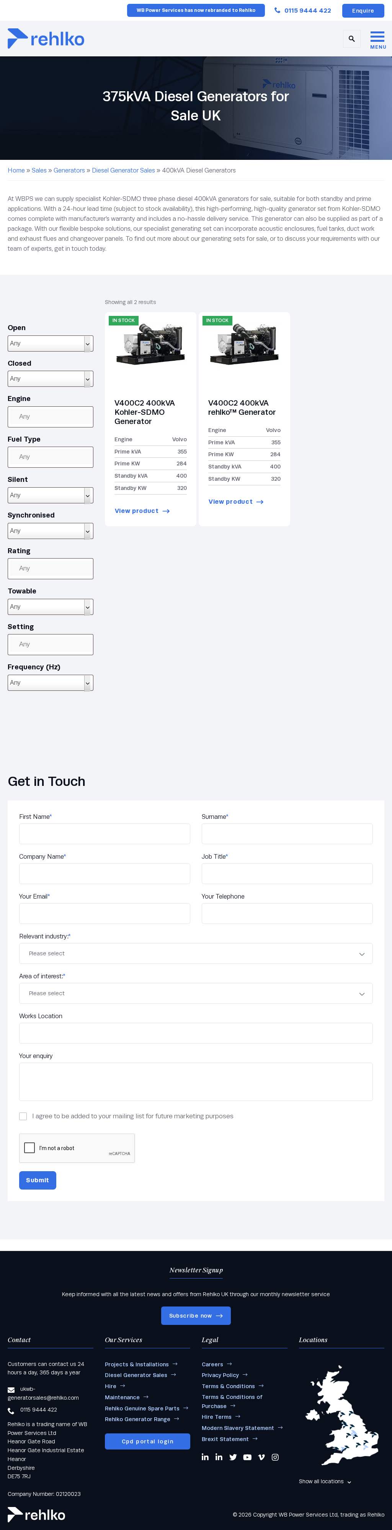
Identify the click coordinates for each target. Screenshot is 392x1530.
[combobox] (50, 343)
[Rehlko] (36, 1514)
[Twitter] (233, 1457)
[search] (352, 39)
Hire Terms (217, 1417)
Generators (69, 170)
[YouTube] (247, 1457)
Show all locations (321, 1481)
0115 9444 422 (307, 10)
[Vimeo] (262, 1457)
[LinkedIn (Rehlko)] (219, 1457)
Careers (212, 1364)
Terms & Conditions (228, 1386)
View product (137, 510)
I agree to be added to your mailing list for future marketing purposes (133, 1116)
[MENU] (377, 37)
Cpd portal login (147, 1441)
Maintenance (122, 1397)
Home (16, 170)
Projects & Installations (137, 1364)
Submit (37, 1180)
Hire (110, 1386)
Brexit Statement (225, 1439)
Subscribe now (190, 1316)
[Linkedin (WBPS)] (205, 1457)
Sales (39, 170)
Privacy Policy (220, 1375)
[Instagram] (275, 1457)
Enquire (363, 11)
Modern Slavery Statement (238, 1428)
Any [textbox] (15, 343)
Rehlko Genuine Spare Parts (142, 1408)
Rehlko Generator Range (137, 1419)
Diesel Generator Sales (123, 170)
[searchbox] (59, 416)
